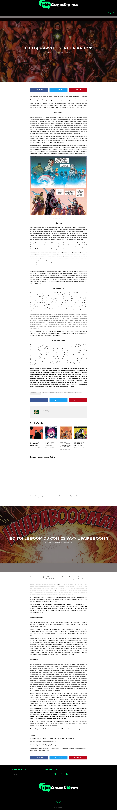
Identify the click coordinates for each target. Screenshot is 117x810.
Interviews (50, 13)
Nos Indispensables (72, 13)
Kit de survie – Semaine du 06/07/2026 (79, 443)
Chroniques (59, 13)
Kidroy (48, 52)
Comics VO (25, 13)
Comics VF (33, 13)
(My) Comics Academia (88, 13)
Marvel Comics (59, 392)
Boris (31, 447)
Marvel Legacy (78, 392)
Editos (62, 52)
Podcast (41, 13)
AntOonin (48, 542)
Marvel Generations (69, 392)
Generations (45, 392)
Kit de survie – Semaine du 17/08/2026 (50, 443)
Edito (40, 392)
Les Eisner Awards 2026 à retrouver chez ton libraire (65, 444)
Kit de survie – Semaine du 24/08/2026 (35, 443)
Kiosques (52, 392)
